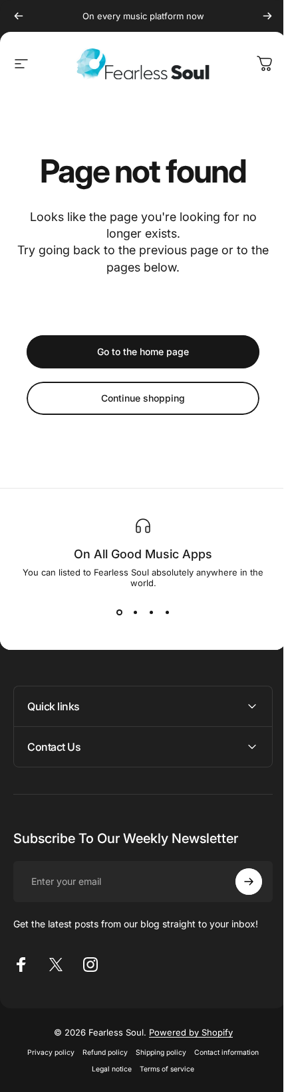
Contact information (222, 1052)
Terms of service (162, 1069)
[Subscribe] (238, 881)
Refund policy (100, 1052)
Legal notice (107, 1069)
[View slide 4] (167, 612)
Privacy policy (46, 1052)
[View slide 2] (135, 612)
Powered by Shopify (185, 1032)
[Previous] (18, 16)
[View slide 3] (151, 612)
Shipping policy (156, 1052)
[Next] (267, 16)
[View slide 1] (119, 612)
